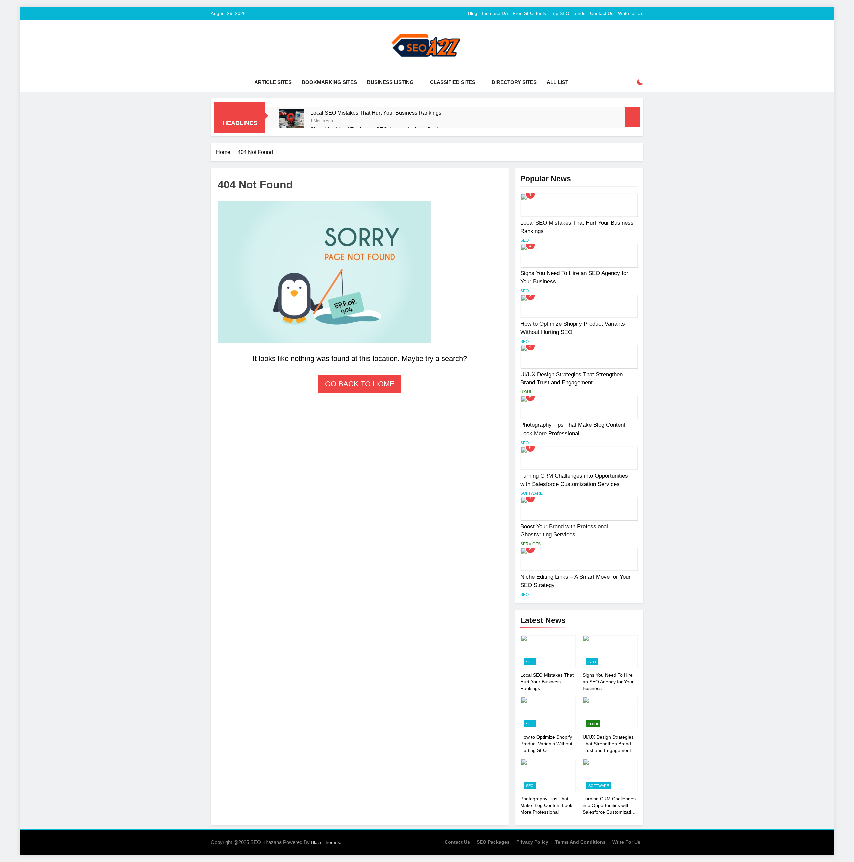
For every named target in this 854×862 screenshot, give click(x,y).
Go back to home (360, 384)
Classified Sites (452, 82)
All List (557, 82)
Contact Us (601, 13)
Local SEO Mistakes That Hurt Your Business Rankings (375, 113)
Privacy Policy (532, 842)
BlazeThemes (325, 842)
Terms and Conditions (580, 842)
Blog (472, 13)
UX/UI (525, 392)
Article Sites (273, 82)
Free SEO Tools (529, 13)
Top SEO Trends (568, 13)
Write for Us (630, 13)
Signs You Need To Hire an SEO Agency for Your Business (608, 681)
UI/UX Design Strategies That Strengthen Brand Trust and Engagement (608, 743)
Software (531, 493)
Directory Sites (514, 82)
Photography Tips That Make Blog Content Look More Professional (546, 805)
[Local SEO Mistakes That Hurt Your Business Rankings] (291, 121)
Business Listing (390, 82)
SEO (524, 240)
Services (530, 544)
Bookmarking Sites (329, 82)
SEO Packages (493, 842)
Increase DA (495, 13)
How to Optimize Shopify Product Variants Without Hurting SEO (546, 743)
